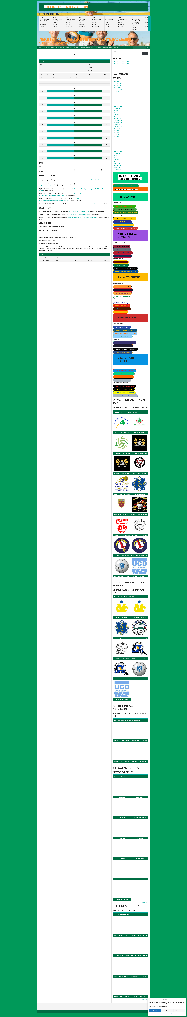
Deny (167, 1010)
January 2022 (117, 98)
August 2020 (117, 128)
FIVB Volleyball (69, 48)
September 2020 (118, 126)
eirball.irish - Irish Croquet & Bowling (122, 352)
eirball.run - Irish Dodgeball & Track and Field (124, 386)
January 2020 (117, 143)
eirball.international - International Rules (123, 225)
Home (40, 48)
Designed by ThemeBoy (145, 1013)
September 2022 (118, 89)
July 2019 (116, 155)
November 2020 (118, 122)
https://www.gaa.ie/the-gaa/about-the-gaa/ (79, 211)
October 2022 (117, 87)
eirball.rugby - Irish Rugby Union (121, 305)
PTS (105, 74)
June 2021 (116, 112)
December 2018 (118, 169)
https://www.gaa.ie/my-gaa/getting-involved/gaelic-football (83, 217)
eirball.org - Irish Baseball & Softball (122, 256)
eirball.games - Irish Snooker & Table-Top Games (125, 349)
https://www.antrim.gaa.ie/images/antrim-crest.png (84, 203)
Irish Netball (98, 48)
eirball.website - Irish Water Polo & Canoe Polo (125, 330)
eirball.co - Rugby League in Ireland (122, 293)
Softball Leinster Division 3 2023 (121, 61)
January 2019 (117, 167)
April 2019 (116, 161)
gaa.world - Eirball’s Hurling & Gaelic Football (124, 206)
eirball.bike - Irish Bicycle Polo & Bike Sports (124, 392)
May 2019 (116, 159)
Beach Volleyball (90, 48)
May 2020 (116, 134)
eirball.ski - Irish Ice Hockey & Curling (122, 252)
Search (114, 51)
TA (90, 74)
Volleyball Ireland (50, 48)
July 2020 (116, 130)
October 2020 (117, 124)
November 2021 (118, 102)
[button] (184, 999)
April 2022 (116, 93)
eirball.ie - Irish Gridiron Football (121, 246)
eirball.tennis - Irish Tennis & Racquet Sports (124, 342)
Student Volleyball (60, 48)
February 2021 (117, 118)
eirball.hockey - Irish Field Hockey (122, 308)
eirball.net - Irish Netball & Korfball (122, 286)
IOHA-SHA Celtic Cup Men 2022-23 (122, 70)
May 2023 (116, 81)
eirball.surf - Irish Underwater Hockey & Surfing (125, 333)
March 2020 (117, 138)
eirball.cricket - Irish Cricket (120, 312)
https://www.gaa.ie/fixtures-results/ (92, 170)
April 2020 (116, 136)
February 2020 (117, 141)
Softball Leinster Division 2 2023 (121, 63)
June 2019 (116, 157)
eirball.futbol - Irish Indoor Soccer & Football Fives (125, 271)
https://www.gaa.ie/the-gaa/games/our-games (77, 214)
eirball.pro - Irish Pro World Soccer (122, 296)
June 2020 (116, 132)
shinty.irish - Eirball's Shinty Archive (122, 221)
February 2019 (117, 165)
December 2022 (118, 83)
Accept (155, 1010)
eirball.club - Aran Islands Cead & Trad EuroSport (125, 228)
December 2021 (118, 100)
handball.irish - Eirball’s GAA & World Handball (124, 209)
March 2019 (117, 163)
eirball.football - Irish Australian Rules (122, 290)
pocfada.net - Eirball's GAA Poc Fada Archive (124, 218)
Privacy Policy (169, 1013)
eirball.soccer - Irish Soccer (120, 302)
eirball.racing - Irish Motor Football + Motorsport (125, 395)
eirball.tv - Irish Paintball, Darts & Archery (123, 373)
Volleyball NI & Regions (79, 48)
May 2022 (116, 91)
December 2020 (118, 120)
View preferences (179, 1010)
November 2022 (118, 85)
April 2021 (116, 116)
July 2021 (116, 110)
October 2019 (117, 149)
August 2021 (117, 108)
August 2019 (117, 153)
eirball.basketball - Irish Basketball (122, 249)
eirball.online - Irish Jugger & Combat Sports (124, 370)
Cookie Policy (163, 1013)
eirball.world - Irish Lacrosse (120, 262)
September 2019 (118, 151)
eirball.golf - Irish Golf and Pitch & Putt (123, 346)
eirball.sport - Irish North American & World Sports (125, 185)
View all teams (145, 578)
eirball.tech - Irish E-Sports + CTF (122, 380)
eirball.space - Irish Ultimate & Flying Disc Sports (125, 268)
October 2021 (117, 104)
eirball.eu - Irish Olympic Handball (122, 327)
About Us (116, 48)
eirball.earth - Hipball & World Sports (122, 336)
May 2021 (116, 114)
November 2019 (118, 147)
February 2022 (117, 96)
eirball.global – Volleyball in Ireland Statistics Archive (85, 39)
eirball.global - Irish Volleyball (120, 265)
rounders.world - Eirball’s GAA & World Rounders (125, 212)
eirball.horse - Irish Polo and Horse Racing (123, 389)
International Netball (107, 48)
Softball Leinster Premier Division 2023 (123, 68)
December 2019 (118, 145)
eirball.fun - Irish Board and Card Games (123, 377)
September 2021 (118, 106)
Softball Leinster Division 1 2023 (121, 65)
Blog (43, 48)
